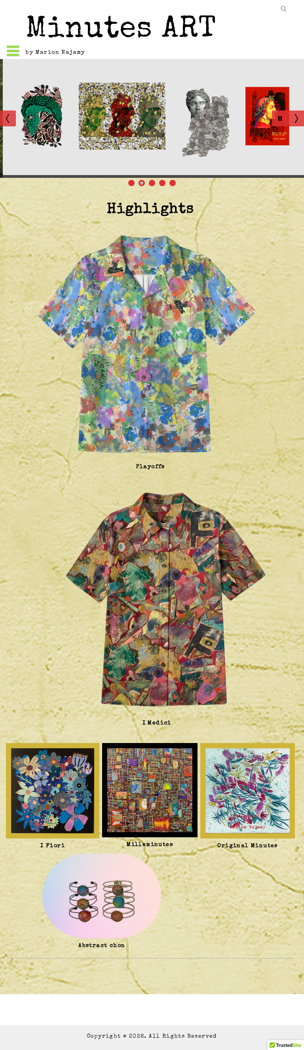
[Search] (284, 9)
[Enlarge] (277, 235)
